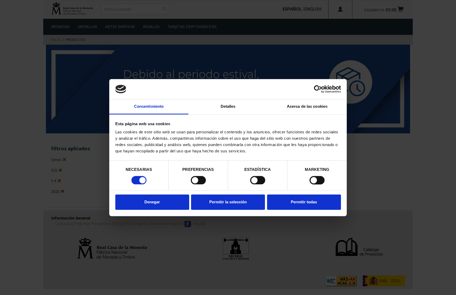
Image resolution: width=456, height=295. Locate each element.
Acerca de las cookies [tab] (307, 106)
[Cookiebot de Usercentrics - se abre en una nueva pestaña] (318, 89)
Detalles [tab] (228, 106)
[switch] (198, 180)
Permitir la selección (228, 202)
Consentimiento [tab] (149, 106)
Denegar (152, 202)
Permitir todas (304, 202)
